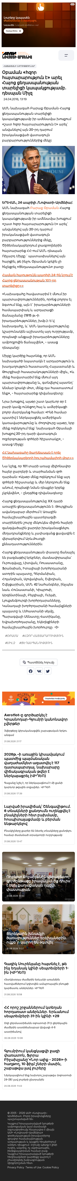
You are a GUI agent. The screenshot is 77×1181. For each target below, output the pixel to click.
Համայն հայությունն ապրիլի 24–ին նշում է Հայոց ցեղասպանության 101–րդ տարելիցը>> (37, 280)
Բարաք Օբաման (44, 208)
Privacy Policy (16, 1167)
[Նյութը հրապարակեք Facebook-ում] (30, 671)
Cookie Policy (50, 1167)
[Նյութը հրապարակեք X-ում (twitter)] (48, 671)
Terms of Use (33, 1167)
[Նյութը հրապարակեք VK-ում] (39, 671)
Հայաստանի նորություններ (19, 66)
